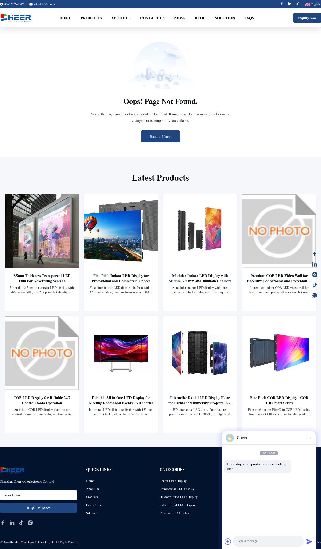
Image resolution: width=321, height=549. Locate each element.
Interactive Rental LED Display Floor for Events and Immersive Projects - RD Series (200, 403)
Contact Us (152, 17)
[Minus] (309, 438)
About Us (121, 17)
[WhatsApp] (314, 295)
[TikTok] (314, 285)
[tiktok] (21, 522)
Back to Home (160, 136)
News (179, 17)
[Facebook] (282, 4)
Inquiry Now (307, 17)
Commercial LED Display (177, 489)
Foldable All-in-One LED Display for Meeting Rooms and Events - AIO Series (121, 400)
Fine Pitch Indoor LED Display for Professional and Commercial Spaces (121, 278)
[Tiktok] (298, 4)
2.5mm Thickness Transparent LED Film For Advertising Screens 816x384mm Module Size (42, 281)
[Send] (309, 541)
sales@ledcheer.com (45, 4)
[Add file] (228, 541)
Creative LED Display (174, 513)
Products (91, 17)
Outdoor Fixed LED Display (179, 497)
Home (65, 17)
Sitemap (91, 513)
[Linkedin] (290, 4)
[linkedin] (12, 522)
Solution (225, 17)
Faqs (249, 17)
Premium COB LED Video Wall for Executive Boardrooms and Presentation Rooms (279, 281)
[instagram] (30, 522)
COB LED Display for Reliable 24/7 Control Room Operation (41, 400)
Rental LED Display (173, 481)
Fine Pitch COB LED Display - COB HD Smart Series (279, 400)
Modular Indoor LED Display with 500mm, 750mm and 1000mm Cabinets (200, 278)
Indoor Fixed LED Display (178, 505)
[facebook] (3, 522)
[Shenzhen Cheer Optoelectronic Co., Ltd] (16, 18)
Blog (200, 17)
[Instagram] (314, 274)
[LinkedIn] (314, 264)
